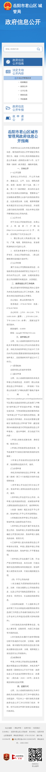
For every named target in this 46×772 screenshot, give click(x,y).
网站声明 (18, 728)
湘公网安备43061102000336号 (25, 739)
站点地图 (8, 728)
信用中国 (27, 728)
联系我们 (36, 728)
